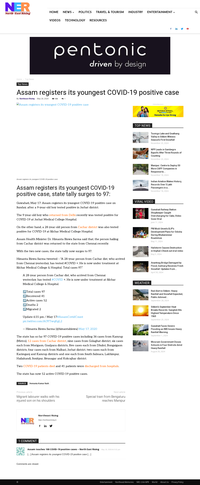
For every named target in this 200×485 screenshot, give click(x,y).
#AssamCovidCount (70, 317)
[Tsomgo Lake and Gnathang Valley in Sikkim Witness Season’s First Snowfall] (140, 137)
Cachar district (87, 227)
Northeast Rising (27, 99)
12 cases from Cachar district (47, 341)
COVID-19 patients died (39, 366)
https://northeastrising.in (47, 420)
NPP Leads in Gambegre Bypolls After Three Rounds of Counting (166, 152)
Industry (135, 12)
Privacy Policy (177, 482)
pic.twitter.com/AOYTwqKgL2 (42, 321)
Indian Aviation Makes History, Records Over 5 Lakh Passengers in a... (166, 184)
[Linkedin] (176, 29)
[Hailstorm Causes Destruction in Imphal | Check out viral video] (140, 251)
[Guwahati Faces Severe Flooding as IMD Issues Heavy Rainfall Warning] (140, 329)
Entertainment (159, 12)
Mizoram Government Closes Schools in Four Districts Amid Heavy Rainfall (166, 345)
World (154, 482)
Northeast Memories (124, 482)
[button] (196, 12)
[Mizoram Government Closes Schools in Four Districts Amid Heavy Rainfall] (140, 345)
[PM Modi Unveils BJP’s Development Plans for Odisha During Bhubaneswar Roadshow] (140, 232)
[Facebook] (170, 29)
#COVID (57, 279)
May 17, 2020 (88, 329)
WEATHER (142, 283)
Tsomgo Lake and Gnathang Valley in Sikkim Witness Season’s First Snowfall (165, 136)
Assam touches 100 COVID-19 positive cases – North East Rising (63, 449)
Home (53, 12)
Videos (54, 20)
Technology (75, 20)
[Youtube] (187, 29)
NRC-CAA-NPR (143, 482)
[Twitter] (182, 29)
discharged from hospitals (102, 366)
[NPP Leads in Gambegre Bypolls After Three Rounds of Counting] (140, 153)
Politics (85, 12)
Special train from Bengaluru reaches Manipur (105, 398)
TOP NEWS (142, 125)
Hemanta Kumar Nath (39, 383)
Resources (98, 20)
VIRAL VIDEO (144, 201)
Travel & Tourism (110, 12)
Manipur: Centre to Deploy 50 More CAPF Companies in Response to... (165, 168)
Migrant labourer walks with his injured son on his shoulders (38, 398)
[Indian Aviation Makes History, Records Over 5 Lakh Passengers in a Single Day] (140, 185)
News (67, 12)
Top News (23, 84)
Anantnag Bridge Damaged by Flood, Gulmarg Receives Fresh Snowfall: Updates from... (167, 266)
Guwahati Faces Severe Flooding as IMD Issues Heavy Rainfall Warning (166, 329)
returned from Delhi (62, 215)
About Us (164, 482)
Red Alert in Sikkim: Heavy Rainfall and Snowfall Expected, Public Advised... (167, 294)
